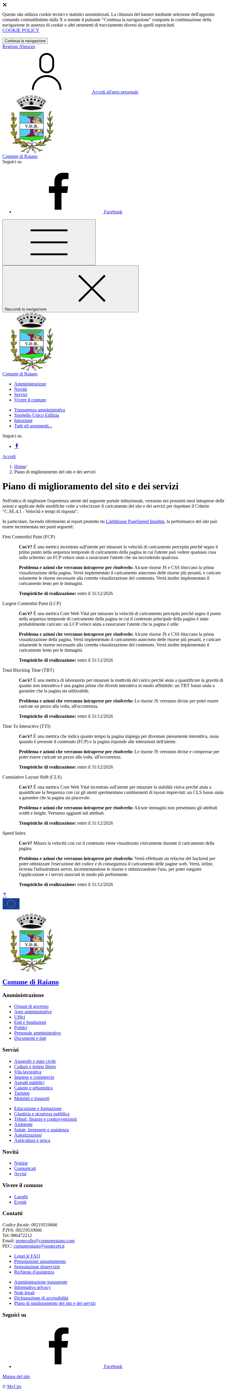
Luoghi (21, 1196)
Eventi (20, 1202)
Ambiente (23, 1124)
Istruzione (23, 420)
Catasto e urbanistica (33, 1087)
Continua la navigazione (25, 41)
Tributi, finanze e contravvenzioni (45, 1119)
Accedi (9, 456)
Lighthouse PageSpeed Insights (135, 521)
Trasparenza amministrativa (39, 409)
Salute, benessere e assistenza (41, 1129)
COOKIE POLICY (20, 30)
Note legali (24, 1292)
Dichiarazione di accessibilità (41, 1297)
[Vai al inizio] (4, 895)
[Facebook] (16, 446)
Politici (20, 1027)
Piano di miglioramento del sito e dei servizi (54, 1303)
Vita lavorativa (27, 1071)
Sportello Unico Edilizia (36, 415)
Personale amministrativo (37, 1032)
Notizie (21, 1163)
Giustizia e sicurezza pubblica (41, 1113)
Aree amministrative (33, 1011)
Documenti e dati (30, 1038)
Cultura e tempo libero (35, 1066)
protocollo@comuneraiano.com (45, 1240)
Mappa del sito (16, 1376)
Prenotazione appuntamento (40, 1261)
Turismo (22, 1093)
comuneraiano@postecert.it (39, 1245)
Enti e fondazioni (30, 1022)
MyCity (14, 1386)
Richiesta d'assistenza (34, 1271)
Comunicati (25, 1168)
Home (20, 466)
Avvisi (20, 1173)
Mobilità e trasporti (31, 1098)
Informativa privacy (32, 1287)
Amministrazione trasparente (40, 1281)
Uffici (19, 1016)
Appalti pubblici (29, 1082)
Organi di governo (31, 1006)
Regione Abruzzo (18, 46)
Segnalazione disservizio (37, 1266)
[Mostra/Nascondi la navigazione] (49, 242)
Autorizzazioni (28, 1135)
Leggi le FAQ (27, 1256)
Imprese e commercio (34, 1077)
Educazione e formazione (37, 1108)
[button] (30, 383)
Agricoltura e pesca (32, 1140)
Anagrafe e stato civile (35, 1061)
